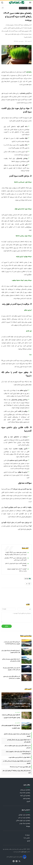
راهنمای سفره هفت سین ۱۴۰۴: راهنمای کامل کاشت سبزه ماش (15, 559)
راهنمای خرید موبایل (24, 815)
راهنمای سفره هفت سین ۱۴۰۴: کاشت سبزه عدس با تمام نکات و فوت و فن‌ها (15, 554)
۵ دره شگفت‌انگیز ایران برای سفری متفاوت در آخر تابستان (11, 677)
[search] (2, 3)
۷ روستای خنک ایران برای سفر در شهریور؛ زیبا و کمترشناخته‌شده (12, 643)
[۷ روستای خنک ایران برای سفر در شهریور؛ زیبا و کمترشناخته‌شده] (26, 642)
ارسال (6, 626)
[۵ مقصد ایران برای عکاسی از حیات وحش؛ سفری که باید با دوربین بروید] (26, 715)
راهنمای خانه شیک (25, 793)
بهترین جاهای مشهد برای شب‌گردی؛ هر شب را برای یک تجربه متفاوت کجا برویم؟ (17, 705)
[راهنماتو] (16, 2)
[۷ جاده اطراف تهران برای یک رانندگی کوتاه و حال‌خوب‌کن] (26, 660)
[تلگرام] (13, 861)
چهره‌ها (28, 826)
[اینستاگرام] (16, 861)
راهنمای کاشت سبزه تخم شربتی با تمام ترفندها (15, 565)
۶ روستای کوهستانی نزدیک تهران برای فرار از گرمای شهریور (11, 651)
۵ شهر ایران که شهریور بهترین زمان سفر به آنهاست (10, 726)
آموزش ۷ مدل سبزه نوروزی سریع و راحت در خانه (16, 570)
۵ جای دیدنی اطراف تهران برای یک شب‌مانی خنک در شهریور (11, 669)
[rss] (19, 861)
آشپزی (28, 801)
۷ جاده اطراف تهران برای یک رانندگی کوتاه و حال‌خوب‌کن (11, 660)
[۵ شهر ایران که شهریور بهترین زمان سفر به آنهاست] (26, 726)
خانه (30, 8)
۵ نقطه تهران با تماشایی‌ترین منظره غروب (20, 757)
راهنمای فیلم (26, 799)
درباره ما (27, 835)
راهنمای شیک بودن (24, 824)
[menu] (30, 2)
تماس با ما (27, 838)
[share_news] (2, 8)
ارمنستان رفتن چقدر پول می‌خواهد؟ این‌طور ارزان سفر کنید (17, 772)
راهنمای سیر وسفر (25, 790)
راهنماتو (7, 849)
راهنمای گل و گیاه (23, 8)
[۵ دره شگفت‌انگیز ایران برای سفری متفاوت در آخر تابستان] (26, 677)
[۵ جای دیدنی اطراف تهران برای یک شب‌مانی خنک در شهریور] (26, 668)
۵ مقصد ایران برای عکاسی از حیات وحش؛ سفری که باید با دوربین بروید (11, 716)
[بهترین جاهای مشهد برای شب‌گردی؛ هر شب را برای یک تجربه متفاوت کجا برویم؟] (16, 700)
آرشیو (28, 841)
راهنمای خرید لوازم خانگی (23, 821)
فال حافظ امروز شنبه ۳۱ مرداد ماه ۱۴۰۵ (20, 767)
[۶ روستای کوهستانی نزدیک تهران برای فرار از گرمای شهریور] (26, 651)
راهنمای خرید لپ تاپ (24, 818)
